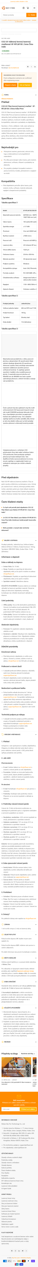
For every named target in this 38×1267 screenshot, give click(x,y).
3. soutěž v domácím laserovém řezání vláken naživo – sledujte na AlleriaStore (19, 20)
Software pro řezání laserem (10, 1214)
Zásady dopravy (6, 1165)
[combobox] (19, 15)
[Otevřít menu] (34, 8)
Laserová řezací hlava (8, 1211)
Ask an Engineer (25, 85)
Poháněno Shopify (26, 1257)
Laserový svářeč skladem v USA (19, 1)
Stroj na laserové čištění (9, 1203)
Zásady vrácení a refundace (10, 1162)
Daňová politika (6, 1168)
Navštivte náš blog (27, 1054)
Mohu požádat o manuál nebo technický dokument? (15, 529)
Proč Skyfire (5, 1173)
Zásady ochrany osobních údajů (11, 1157)
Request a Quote (10, 85)
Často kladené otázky (8, 1170)
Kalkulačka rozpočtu (8, 1178)
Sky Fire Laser (5, 38)
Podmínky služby (6, 1160)
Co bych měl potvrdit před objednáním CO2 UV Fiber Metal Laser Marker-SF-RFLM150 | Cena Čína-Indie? (18, 510)
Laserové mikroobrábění (9, 1186)
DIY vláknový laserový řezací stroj (12, 1181)
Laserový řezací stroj (8, 1198)
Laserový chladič (6, 1216)
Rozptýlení (4, 1176)
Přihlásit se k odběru (28, 1109)
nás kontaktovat (13, 68)
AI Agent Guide (6, 1188)
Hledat (33, 15)
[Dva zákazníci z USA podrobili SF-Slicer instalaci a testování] (16, 1067)
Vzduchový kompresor (8, 1219)
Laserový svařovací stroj (9, 1201)
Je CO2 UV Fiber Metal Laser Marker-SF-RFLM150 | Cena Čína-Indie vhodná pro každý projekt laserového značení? (19, 520)
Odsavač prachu (6, 1221)
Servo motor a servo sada (9, 1227)
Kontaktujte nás (6, 1183)
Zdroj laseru (5, 1209)
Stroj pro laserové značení (9, 1206)
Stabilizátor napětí (7, 1224)
